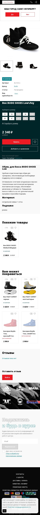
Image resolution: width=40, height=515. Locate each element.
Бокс (16, 94)
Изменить (18, 158)
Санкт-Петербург (8, 2)
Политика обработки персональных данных (20, 490)
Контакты (20, 474)
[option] (20, 40)
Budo (16, 86)
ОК (4, 511)
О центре (20, 477)
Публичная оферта (20, 487)
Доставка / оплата (20, 481)
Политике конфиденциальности (19, 507)
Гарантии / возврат (20, 484)
